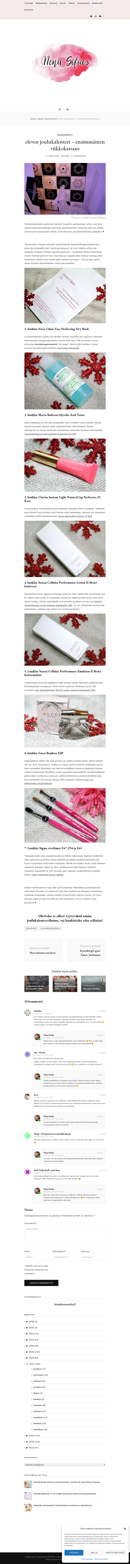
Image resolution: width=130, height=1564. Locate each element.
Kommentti (30, 1223)
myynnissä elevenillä (68, 348)
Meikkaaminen (41, 3)
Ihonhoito (53, 3)
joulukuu (37, 1369)
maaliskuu (38, 1417)
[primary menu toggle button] (60, 109)
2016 (31, 1435)
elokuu (36, 1393)
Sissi (36, 1094)
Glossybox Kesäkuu (91, 988)
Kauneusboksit (83, 3)
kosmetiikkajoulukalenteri (50, 928)
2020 (31, 1345)
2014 (31, 1447)
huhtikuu (37, 1411)
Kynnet (63, 3)
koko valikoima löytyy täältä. (47, 874)
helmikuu (37, 1423)
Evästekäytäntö (87, 1559)
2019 (31, 1352)
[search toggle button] (68, 109)
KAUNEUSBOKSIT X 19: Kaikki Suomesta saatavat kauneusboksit (65, 1493)
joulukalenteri (31, 928)
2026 (31, 1321)
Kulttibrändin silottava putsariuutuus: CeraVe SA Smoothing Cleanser (67, 1482)
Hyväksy (73, 1553)
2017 (32, 1364)
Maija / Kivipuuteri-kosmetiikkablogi (52, 1133)
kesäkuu (37, 1399)
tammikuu (38, 1429)
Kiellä (94, 1553)
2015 (31, 1441)
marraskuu (38, 1375)
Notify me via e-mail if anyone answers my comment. (36, 1269)
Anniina (38, 1010)
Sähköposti (59, 1251)
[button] (125, 1528)
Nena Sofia (54, 156)
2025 (31, 1327)
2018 (31, 1358)
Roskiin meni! (97, 3)
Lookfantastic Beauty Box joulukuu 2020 (35, 987)
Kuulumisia (28, 10)
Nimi (27, 1251)
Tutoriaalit (28, 3)
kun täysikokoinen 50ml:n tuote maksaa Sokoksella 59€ (65, 690)
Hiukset (72, 3)
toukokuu (37, 1405)
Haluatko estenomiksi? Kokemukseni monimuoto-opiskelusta (63, 1505)
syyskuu (37, 1387)
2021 (31, 1339)
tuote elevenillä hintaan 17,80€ (75, 516)
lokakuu (37, 1381)
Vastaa (103, 1011)
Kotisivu (85, 1251)
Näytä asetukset (115, 1553)
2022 (31, 1333)
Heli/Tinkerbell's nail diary (47, 1170)
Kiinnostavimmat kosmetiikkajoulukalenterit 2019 (66, 986)
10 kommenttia (80, 156)
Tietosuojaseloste (101, 1559)
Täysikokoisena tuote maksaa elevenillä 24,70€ (50, 434)
